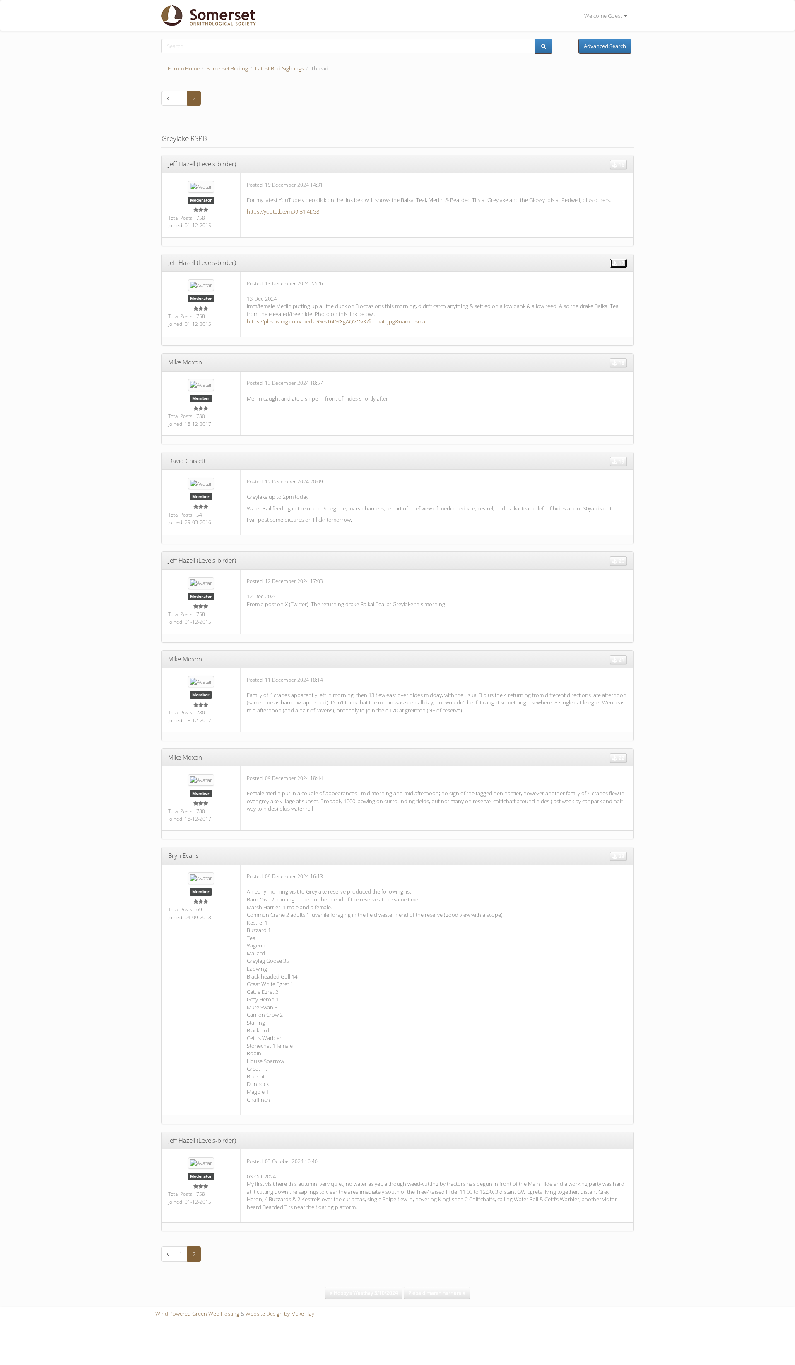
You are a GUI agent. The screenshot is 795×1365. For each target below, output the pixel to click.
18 (620, 362)
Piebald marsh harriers (435, 1292)
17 (620, 263)
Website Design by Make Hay (280, 1313)
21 (620, 659)
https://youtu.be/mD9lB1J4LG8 (283, 211)
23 (620, 856)
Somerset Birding (227, 68)
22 (620, 757)
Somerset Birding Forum (205, 15)
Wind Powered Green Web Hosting (197, 1313)
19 (620, 461)
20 (620, 560)
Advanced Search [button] (605, 46)
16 (620, 164)
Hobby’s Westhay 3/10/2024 (365, 1292)
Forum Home (184, 68)
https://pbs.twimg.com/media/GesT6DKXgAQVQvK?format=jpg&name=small (337, 321)
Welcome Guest (603, 15)
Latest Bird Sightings (279, 68)
